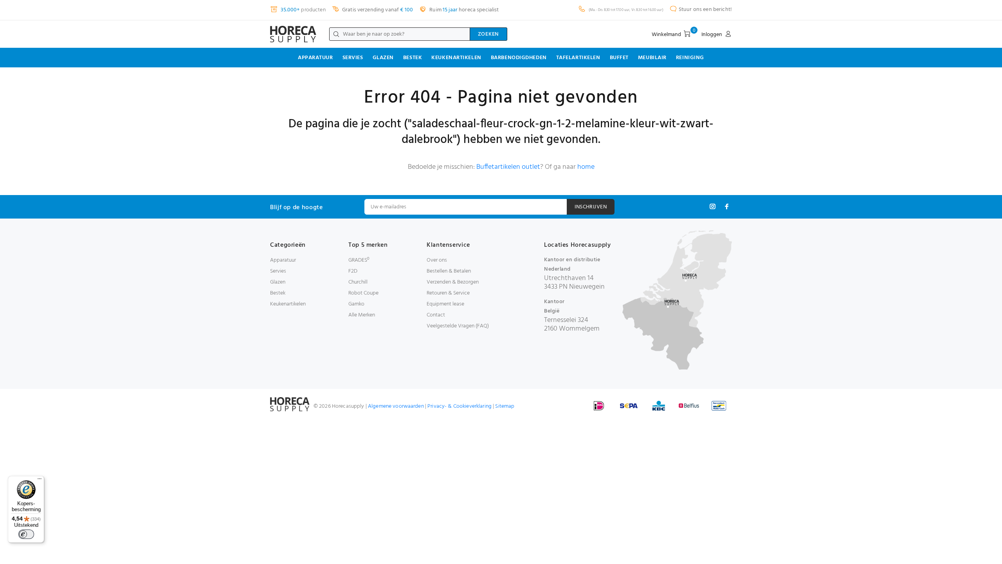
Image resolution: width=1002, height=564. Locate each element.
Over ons (437, 260)
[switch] (26, 534)
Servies (352, 57)
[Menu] (39, 480)
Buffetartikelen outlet (508, 167)
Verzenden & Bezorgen (453, 282)
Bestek (412, 57)
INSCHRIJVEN (591, 207)
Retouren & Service (448, 293)
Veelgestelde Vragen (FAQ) (458, 326)
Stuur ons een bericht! (705, 9)
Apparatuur (315, 57)
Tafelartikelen (578, 57)
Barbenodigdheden (519, 57)
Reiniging (690, 57)
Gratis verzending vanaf (377, 9)
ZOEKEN (488, 34)
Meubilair (652, 57)
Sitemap (504, 406)
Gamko (356, 304)
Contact (436, 315)
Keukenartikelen (456, 57)
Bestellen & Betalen (449, 271)
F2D (352, 271)
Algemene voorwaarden (396, 406)
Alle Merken (361, 315)
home (586, 167)
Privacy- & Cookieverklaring (459, 406)
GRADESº (358, 260)
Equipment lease (445, 304)
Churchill (358, 282)
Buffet (619, 57)
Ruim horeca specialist (463, 9)
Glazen (383, 57)
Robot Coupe (363, 293)
